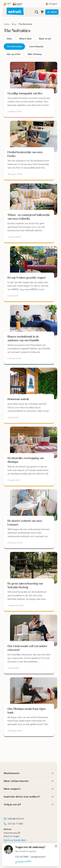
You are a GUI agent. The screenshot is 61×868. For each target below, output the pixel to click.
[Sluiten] (56, 846)
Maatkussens (11, 773)
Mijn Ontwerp (35, 54)
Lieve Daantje (36, 46)
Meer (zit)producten (16, 780)
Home (6, 24)
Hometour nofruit (18, 399)
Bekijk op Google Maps (15, 840)
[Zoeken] (36, 12)
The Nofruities (14, 46)
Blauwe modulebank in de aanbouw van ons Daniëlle (23, 338)
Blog (14, 24)
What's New (25, 38)
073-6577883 (21, 857)
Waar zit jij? (45, 38)
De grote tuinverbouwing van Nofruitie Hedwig (25, 585)
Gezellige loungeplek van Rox (25, 93)
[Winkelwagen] (42, 12)
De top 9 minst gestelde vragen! (27, 277)
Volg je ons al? (12, 804)
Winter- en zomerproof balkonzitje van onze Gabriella (29, 216)
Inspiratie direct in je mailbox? (22, 796)
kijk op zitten (13, 54)
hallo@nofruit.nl (38, 857)
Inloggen (53, 4)
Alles (9, 38)
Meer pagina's (12, 788)
